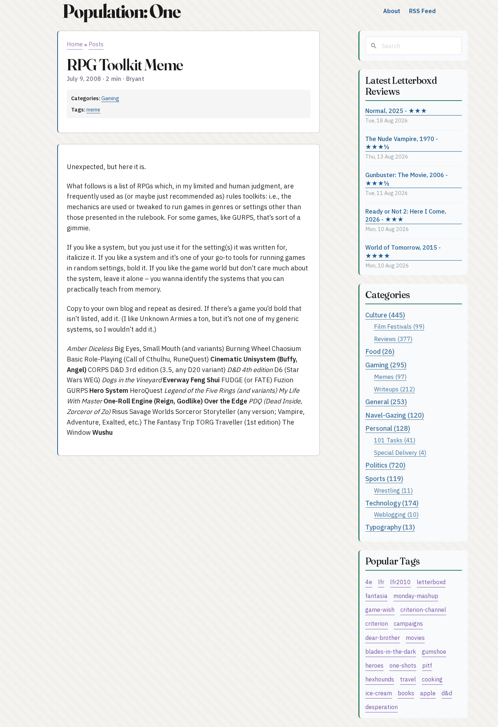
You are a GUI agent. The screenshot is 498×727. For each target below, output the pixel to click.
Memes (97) (390, 376)
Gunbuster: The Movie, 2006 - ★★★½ (406, 179)
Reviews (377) (393, 339)
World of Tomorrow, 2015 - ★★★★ (403, 251)
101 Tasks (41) (394, 440)
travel (408, 679)
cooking (432, 679)
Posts (96, 44)
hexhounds (379, 679)
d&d (446, 693)
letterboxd (431, 582)
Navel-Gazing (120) (394, 415)
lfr (381, 582)
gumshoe (434, 651)
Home (75, 44)
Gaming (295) (385, 365)
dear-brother (382, 637)
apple (428, 693)
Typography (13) (390, 527)
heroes (374, 665)
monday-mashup (415, 595)
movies (415, 637)
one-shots (402, 665)
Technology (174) (392, 503)
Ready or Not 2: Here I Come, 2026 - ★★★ (405, 215)
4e (368, 582)
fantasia (376, 595)
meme (93, 109)
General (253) (386, 402)
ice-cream (378, 693)
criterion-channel (423, 609)
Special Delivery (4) (400, 452)
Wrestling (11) (393, 490)
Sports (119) (384, 478)
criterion (376, 623)
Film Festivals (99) (399, 326)
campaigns (408, 623)
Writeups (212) (394, 389)
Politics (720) (385, 465)
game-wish (379, 609)
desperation (381, 707)
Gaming (110, 98)
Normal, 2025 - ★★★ (396, 110)
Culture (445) (385, 315)
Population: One (121, 11)
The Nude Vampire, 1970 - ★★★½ (401, 143)
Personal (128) (387, 428)
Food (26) (379, 351)
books (406, 693)
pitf (427, 665)
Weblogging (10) (396, 514)
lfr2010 (400, 582)
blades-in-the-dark (390, 651)
